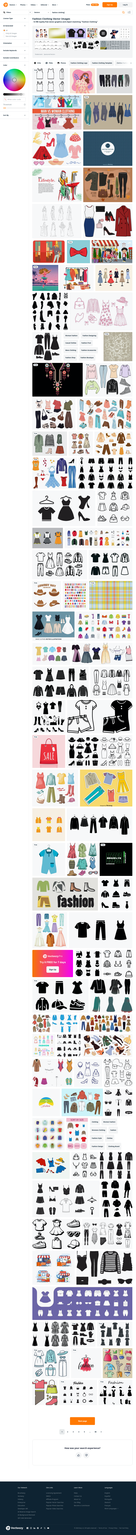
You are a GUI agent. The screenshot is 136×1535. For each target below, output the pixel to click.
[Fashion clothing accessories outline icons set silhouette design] (99, 751)
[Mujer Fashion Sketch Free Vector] (56, 185)
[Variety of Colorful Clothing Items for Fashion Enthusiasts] (51, 654)
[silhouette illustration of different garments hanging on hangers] (99, 824)
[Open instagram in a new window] (31, 1528)
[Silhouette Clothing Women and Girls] (104, 1268)
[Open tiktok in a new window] (41, 1528)
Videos (33, 5)
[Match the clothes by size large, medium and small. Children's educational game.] (77, 1134)
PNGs (51, 63)
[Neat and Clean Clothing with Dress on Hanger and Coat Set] (49, 930)
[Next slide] (129, 63)
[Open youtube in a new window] (48, 1528)
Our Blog (77, 1502)
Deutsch (108, 1502)
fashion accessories (88, 350)
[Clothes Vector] (107, 221)
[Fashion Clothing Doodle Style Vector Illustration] (81, 444)
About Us (77, 1499)
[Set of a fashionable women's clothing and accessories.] (113, 444)
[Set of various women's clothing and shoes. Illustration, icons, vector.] (55, 788)
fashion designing (89, 336)
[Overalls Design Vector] (107, 112)
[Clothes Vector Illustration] (53, 626)
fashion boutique (87, 358)
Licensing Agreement (53, 1493)
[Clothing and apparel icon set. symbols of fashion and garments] (110, 564)
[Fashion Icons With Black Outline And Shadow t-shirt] (56, 1234)
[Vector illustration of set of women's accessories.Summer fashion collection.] (65, 894)
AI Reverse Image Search (27, 1512)
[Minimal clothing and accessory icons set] (118, 963)
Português (108, 1499)
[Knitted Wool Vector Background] (107, 148)
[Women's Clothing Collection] (75, 595)
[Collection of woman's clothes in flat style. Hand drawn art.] (105, 1023)
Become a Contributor (82, 1505)
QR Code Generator (25, 1518)
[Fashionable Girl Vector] (48, 251)
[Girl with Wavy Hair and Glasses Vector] (82, 80)
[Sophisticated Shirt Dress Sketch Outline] (60, 1334)
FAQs (76, 1493)
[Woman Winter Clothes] (49, 444)
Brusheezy (21, 1493)
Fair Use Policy (123, 1528)
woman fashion (71, 336)
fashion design (97, 1146)
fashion (113, 1130)
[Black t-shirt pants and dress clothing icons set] (100, 930)
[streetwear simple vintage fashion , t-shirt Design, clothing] (116, 859)
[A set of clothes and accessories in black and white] (60, 682)
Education (21, 1505)
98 (95, 1432)
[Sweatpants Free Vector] (114, 80)
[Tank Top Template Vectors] (50, 80)
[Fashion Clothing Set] (104, 414)
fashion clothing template (102, 63)
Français (108, 1505)
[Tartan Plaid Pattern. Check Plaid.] (110, 595)
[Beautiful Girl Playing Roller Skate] (45, 278)
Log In (125, 5)
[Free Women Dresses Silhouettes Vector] (114, 1334)
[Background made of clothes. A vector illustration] (118, 346)
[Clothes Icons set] (48, 1134)
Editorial (44, 5)
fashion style (97, 1138)
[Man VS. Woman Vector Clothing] (56, 112)
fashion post (86, 343)
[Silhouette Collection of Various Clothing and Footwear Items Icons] (116, 894)
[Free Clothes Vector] (108, 380)
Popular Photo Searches (54, 1505)
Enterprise (21, 1502)
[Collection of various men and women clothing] (82, 1102)
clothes (109, 1138)
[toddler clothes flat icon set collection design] (82, 1303)
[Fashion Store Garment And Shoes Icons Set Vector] (43, 1045)
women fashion (109, 1122)
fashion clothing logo (79, 63)
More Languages (111, 1508)
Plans (88, 5)
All (7, 30)
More (54, 5)
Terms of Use (103, 1528)
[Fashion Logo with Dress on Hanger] (86, 1363)
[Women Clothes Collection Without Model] (102, 654)
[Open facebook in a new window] (27, 1528)
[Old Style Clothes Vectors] (113, 278)
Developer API (23, 1509)
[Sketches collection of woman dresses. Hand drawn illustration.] (107, 1234)
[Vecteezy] (5, 5)
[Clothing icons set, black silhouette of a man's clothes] (83, 1334)
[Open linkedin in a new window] (34, 1528)
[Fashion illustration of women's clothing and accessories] (101, 311)
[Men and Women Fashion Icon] (117, 1363)
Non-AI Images (11, 36)
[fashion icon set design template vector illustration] (64, 1023)
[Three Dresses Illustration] (47, 538)
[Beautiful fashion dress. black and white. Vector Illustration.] (115, 1392)
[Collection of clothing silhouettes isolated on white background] (116, 1199)
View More (115, 45)
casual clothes (70, 343)
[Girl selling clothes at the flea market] (112, 251)
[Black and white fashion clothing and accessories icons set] (118, 1102)
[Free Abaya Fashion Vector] (56, 221)
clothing (95, 1122)
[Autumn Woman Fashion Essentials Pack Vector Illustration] (107, 185)
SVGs (39, 63)
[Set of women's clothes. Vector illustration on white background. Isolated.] (111, 996)
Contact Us (78, 1496)
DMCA (48, 1496)
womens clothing (98, 1130)
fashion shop (70, 358)
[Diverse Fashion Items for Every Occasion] (98, 538)
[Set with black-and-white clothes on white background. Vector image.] (118, 1073)
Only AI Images (11, 33)
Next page (82, 1421)
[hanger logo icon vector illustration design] (46, 1102)
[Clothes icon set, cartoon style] (104, 626)
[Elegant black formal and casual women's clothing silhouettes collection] (116, 1165)
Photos (22, 5)
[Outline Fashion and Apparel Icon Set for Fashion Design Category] (84, 1165)
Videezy (20, 1499)
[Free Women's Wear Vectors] (54, 473)
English (107, 1493)
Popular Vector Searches (55, 1502)
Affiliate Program (52, 1499)
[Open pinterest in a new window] (38, 1528)
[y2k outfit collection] (53, 414)
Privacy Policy (113, 1528)
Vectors (12, 5)
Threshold (7, 104)
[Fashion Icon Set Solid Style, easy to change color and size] (78, 1392)
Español (107, 1496)
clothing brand (113, 1146)
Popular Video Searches (54, 1509)
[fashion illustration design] (45, 1392)
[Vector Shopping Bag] (48, 751)
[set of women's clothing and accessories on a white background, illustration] (52, 1073)
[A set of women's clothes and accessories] (82, 859)
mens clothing (70, 350)
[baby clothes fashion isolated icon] (48, 859)
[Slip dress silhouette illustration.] (40, 1334)
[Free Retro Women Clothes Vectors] (56, 148)
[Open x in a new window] (45, 1528)
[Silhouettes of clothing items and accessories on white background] (60, 996)
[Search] (123, 12)
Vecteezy (21, 1496)
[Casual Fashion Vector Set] (106, 788)
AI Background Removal (26, 1515)
